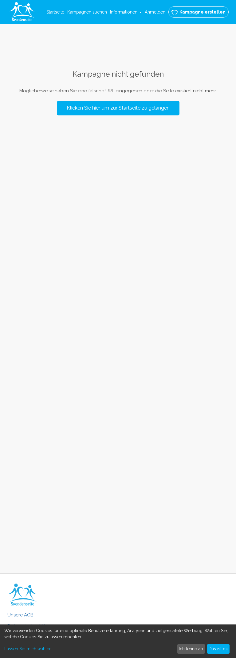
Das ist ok (218, 648)
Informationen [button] (124, 12)
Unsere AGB (20, 615)
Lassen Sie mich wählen (28, 648)
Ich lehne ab (191, 648)
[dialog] (118, 641)
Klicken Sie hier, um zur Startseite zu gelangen (118, 108)
